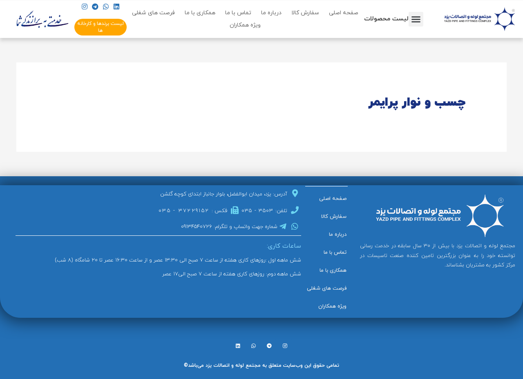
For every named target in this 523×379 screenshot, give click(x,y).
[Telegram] (95, 7)
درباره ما (271, 13)
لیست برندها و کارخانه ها (100, 27)
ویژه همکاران (245, 25)
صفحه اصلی (343, 13)
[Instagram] (84, 7)
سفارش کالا (305, 13)
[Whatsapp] (106, 7)
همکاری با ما (200, 13)
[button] (416, 19)
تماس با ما (238, 13)
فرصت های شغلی (153, 13)
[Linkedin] (117, 7)
